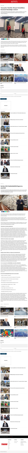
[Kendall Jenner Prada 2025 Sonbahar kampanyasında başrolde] (5, 165)
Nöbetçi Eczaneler (16, 441)
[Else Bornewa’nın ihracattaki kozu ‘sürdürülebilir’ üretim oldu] (7, 67)
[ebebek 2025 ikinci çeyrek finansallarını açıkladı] (21, 67)
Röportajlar (9, 443)
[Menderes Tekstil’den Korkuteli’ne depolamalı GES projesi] (21, 78)
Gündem (9, 441)
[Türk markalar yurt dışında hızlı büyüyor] (5, 406)
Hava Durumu (15, 442)
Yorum (1, 88)
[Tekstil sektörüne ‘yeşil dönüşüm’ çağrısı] (7, 333)
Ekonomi (9, 442)
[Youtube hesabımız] (11, 436)
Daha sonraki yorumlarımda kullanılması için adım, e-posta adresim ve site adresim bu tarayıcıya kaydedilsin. (11, 96)
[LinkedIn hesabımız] (12, 436)
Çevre (24, 193)
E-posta (15, 93)
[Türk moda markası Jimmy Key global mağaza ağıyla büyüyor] (7, 78)
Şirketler (26, 15)
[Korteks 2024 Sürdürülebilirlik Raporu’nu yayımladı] (21, 57)
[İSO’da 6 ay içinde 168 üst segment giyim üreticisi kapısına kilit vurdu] (5, 138)
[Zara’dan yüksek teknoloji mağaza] (7, 57)
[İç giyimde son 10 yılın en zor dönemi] (5, 158)
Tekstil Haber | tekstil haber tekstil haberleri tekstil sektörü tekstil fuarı (23, 442)
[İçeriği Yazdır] (8, 39)
